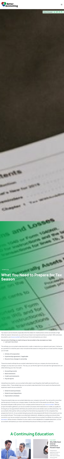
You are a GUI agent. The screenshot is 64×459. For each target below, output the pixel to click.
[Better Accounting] (9, 4)
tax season (4, 419)
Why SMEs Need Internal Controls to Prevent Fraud (55, 444)
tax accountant (15, 337)
